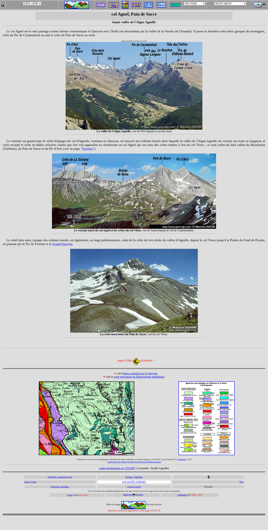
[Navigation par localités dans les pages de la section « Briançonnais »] (258, 6)
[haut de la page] (264, 3)
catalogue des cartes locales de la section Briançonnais (134, 461)
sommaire (182, 494)
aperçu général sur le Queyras (140, 373)
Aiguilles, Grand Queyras (59, 477)
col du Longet (134, 486)
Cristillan (64, 486)
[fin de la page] (2, 3)
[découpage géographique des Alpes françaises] (125, 2)
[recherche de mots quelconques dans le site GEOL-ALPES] (175, 3)
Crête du (55, 486)
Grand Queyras (62, 244)
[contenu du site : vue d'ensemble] (113, 6)
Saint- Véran (30, 482)
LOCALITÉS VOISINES (134, 482)
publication (182, 459)
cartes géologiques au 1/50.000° (117, 468)
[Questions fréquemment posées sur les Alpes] (136, 3)
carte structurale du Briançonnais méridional (139, 376)
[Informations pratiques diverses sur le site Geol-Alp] (101, 5)
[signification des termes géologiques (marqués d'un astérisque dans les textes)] (149, 6)
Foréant (87, 148)
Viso (241, 482)
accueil (69, 495)
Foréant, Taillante (134, 477)
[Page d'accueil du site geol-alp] (76, 4)
